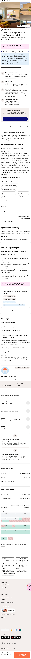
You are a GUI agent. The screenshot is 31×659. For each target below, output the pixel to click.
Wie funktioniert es (5, 585)
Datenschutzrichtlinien (6, 597)
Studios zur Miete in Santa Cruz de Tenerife (21, 571)
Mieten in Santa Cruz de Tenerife (8, 557)
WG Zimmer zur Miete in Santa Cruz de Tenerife (8, 571)
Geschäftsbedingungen (7, 602)
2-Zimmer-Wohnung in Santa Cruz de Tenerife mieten (8, 562)
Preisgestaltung (14, 126)
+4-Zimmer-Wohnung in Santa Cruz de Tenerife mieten (22, 567)
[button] (23, 26)
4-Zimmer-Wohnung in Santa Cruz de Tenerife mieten (8, 567)
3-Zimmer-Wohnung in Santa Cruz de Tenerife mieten (22, 562)
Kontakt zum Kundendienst (8, 614)
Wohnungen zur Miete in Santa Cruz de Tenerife (22, 557)
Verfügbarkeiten (24, 126)
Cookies (3, 599)
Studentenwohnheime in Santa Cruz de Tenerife (8, 574)
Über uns (3, 587)
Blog (2, 590)
